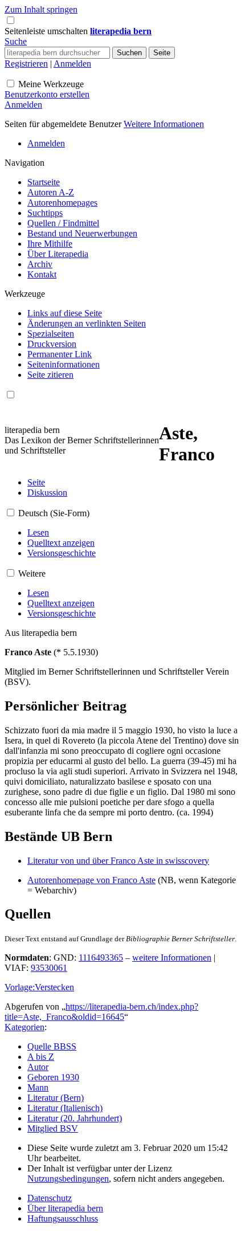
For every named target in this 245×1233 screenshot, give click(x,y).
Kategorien (24, 1027)
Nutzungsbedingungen (68, 1178)
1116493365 (101, 957)
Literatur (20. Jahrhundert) (74, 1118)
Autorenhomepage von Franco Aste (91, 880)
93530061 (49, 968)
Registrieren (26, 63)
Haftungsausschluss (62, 1218)
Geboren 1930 (53, 1077)
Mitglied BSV (52, 1128)
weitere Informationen (171, 957)
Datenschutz (49, 1198)
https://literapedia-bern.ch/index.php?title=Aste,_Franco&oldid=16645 (101, 1012)
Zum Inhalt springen (41, 9)
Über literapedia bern (65, 1208)
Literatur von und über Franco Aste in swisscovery (118, 860)
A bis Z (40, 1056)
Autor (37, 1067)
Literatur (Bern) (55, 1098)
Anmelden (72, 63)
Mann (37, 1087)
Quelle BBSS (51, 1046)
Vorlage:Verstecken (39, 987)
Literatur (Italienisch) (65, 1108)
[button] (47, 31)
